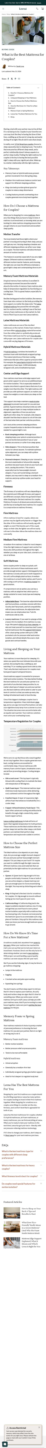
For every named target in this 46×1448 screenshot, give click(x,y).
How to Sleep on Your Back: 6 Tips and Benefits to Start (31, 1211)
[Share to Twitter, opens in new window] (12, 79)
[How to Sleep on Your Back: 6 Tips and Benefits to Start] (12, 1213)
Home (4, 14)
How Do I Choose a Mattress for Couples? (20, 94)
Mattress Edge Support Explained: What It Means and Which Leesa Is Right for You (31, 1242)
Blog (8, 14)
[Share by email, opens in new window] (19, 79)
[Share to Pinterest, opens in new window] (15, 79)
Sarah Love (20, 66)
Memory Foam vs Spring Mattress (21, 111)
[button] (38, 87)
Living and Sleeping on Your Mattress (22, 98)
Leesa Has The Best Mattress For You (22, 114)
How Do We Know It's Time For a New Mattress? (22, 107)
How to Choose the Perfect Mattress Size (22, 102)
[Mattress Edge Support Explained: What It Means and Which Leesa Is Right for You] (12, 1242)
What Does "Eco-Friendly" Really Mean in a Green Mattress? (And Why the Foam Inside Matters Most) (31, 1227)
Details (39, 3)
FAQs (11, 117)
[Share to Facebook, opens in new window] (8, 79)
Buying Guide (8, 49)
